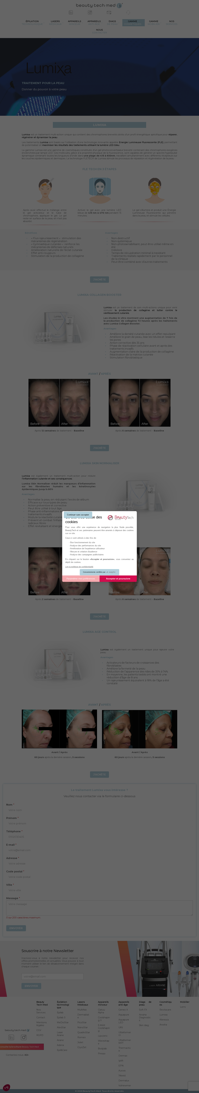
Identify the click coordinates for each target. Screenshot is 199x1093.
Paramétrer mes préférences (81, 578)
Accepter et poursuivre (118, 578)
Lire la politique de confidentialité (79, 567)
